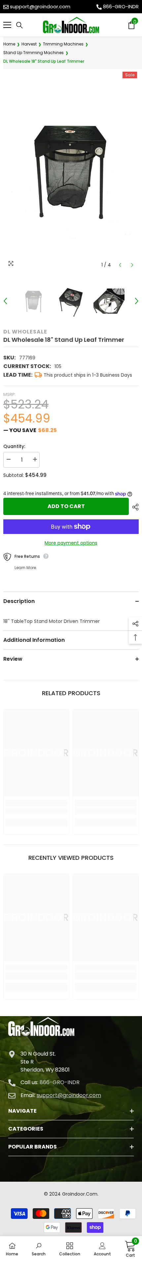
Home (9, 44)
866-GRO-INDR (121, 6)
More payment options (71, 543)
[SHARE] (134, 507)
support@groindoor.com (40, 6)
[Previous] (120, 265)
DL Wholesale (25, 331)
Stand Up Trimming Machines (33, 52)
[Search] (19, 25)
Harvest (29, 44)
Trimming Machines (63, 44)
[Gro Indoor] (71, 25)
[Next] (132, 265)
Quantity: (14, 446)
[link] (36, 811)
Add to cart (66, 506)
